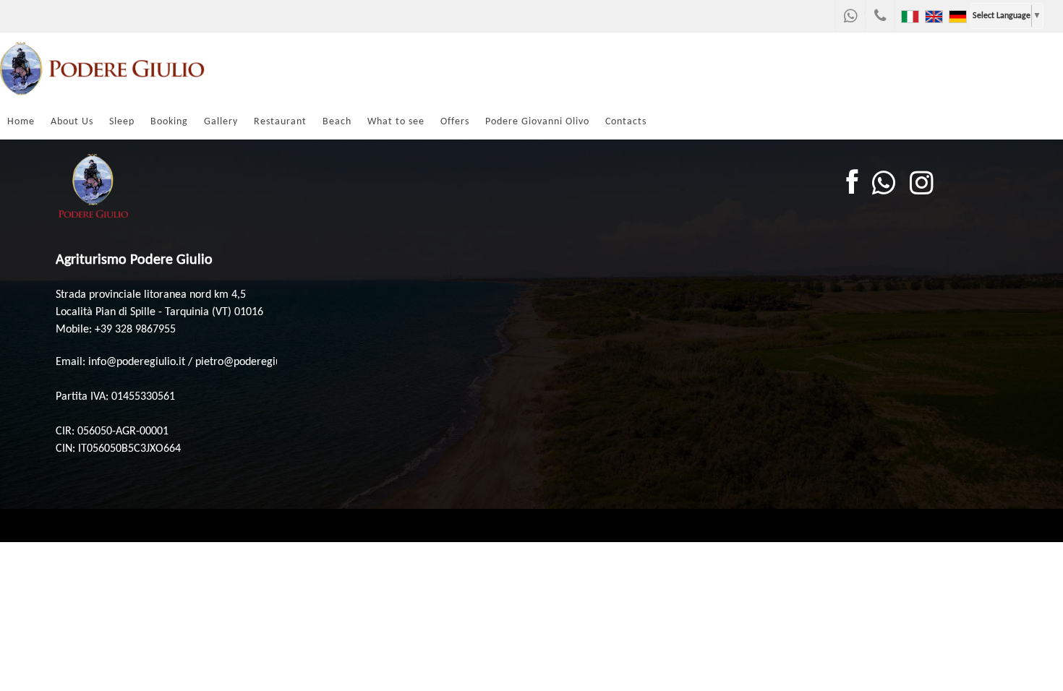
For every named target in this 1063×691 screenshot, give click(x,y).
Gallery (221, 121)
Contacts (625, 121)
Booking (169, 121)
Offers (454, 121)
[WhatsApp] (850, 16)
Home (21, 121)
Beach (337, 121)
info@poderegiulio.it (136, 362)
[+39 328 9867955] (880, 16)
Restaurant (280, 121)
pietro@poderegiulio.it (248, 362)
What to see (395, 121)
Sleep (122, 121)
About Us (72, 121)
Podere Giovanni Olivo (537, 121)
